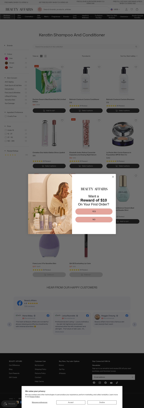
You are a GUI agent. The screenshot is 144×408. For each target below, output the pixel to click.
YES (94, 211)
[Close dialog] (113, 177)
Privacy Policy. (35, 397)
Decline (102, 402)
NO (94, 219)
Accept (71, 402)
